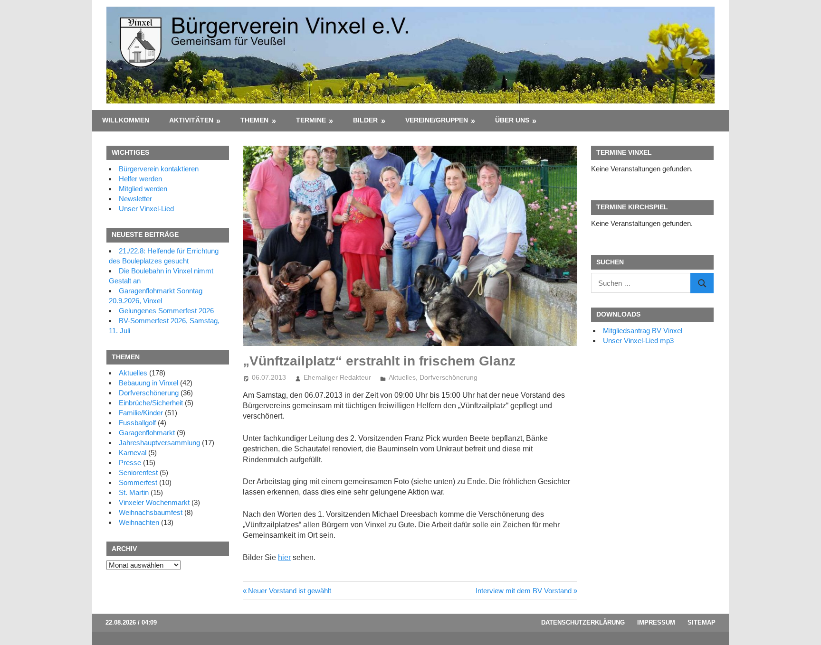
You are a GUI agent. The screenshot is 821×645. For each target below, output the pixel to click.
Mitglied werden (143, 189)
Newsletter (135, 199)
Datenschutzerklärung (583, 622)
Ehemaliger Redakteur (337, 377)
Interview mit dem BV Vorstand (524, 591)
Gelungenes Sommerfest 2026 (166, 311)
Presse (130, 462)
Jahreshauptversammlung (159, 443)
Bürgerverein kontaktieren (159, 169)
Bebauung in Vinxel (148, 383)
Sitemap (701, 622)
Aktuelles (402, 377)
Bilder (365, 120)
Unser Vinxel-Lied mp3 (638, 341)
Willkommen (125, 120)
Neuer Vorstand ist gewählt (289, 591)
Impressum (656, 622)
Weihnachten (139, 522)
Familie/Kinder (141, 413)
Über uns (512, 120)
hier (284, 557)
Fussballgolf (137, 423)
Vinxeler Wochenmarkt (154, 502)
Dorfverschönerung (448, 377)
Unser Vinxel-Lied (146, 209)
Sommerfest (138, 482)
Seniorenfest (138, 472)
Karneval (132, 453)
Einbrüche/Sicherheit (151, 403)
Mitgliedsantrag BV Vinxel (642, 331)
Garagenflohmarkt (147, 433)
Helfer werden (140, 179)
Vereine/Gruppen (436, 120)
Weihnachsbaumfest (150, 512)
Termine (311, 120)
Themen (254, 120)
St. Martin (134, 492)
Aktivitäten (191, 120)
